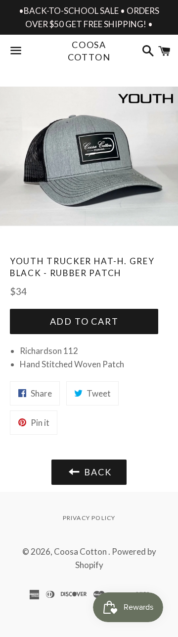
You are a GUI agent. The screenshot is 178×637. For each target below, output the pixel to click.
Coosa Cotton (89, 50)
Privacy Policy (89, 517)
